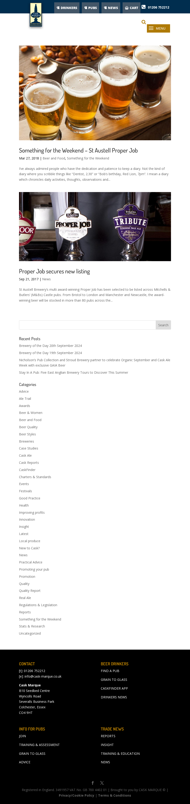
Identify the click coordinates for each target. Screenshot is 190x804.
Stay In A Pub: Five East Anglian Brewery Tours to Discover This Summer (73, 372)
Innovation (27, 519)
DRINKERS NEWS (114, 697)
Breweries (26, 441)
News (46, 279)
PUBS (92, 8)
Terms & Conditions (114, 795)
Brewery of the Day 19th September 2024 (50, 353)
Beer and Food (54, 158)
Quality (24, 583)
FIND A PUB (110, 671)
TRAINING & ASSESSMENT (39, 745)
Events (24, 484)
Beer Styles (27, 434)
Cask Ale (25, 455)
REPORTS (108, 736)
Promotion (27, 576)
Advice (24, 391)
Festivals (25, 491)
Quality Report (30, 590)
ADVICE (24, 762)
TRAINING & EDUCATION (120, 753)
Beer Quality (28, 427)
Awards (24, 406)
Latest (23, 534)
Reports (25, 612)
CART (134, 8)
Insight (24, 526)
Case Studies (28, 448)
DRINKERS (69, 8)
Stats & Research (32, 626)
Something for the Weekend (88, 158)
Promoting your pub (34, 569)
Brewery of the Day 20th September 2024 (50, 345)
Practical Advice (30, 562)
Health (24, 505)
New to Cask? (29, 548)
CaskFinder (27, 470)
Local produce (29, 541)
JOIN (22, 736)
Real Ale (25, 598)
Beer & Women (30, 412)
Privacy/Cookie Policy (76, 795)
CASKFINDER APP (114, 688)
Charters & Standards (35, 477)
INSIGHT (107, 745)
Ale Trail (25, 398)
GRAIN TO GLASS (114, 679)
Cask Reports (29, 462)
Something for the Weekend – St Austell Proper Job (78, 150)
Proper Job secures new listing (54, 271)
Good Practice (29, 498)
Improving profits (32, 512)
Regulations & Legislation (38, 605)
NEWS (113, 8)
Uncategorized (30, 633)
